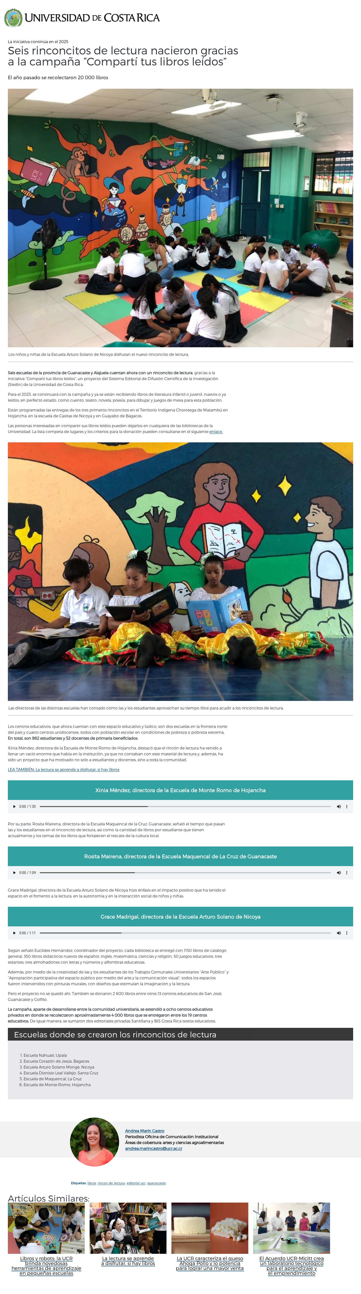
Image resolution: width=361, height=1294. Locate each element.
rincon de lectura (111, 1183)
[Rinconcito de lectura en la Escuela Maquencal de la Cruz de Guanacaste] (180, 571)
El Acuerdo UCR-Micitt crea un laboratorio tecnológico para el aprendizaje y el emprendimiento (291, 1265)
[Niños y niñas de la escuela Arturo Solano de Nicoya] (180, 218)
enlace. (216, 431)
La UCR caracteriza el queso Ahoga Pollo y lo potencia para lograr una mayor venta (210, 1263)
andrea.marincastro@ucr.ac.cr (153, 1148)
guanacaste (156, 1183)
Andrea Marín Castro (144, 1130)
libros (91, 1183)
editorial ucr (136, 1183)
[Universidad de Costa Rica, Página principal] (82, 17)
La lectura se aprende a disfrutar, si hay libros (128, 1261)
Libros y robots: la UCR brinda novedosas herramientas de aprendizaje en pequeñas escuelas (46, 1265)
